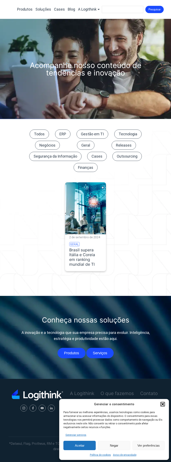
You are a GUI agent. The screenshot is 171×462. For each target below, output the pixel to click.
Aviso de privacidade (124, 454)
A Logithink (87, 9)
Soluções (43, 9)
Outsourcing (127, 156)
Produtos (25, 9)
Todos (39, 134)
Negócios (47, 145)
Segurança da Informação (55, 156)
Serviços (100, 353)
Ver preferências (148, 445)
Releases (124, 145)
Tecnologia (128, 134)
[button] (163, 404)
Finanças (85, 167)
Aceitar (79, 445)
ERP (62, 134)
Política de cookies (100, 454)
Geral (85, 145)
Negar (114, 445)
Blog (71, 9)
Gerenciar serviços (75, 435)
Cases (59, 9)
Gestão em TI (92, 134)
